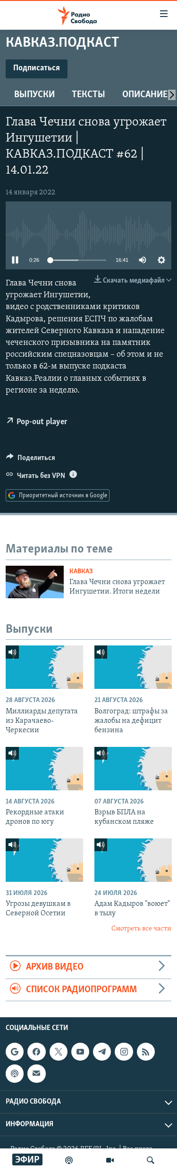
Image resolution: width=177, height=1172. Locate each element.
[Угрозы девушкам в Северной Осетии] (44, 860)
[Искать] (150, 1160)
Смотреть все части (141, 928)
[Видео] (110, 1160)
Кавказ (81, 571)
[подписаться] (36, 1073)
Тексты (88, 95)
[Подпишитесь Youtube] (80, 1052)
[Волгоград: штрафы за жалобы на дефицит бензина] (133, 667)
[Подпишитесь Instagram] (124, 1052)
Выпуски (34, 95)
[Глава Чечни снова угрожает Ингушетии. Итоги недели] (35, 582)
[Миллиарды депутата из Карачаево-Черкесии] (44, 667)
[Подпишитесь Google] (15, 1052)
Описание (145, 95)
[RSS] (146, 1052)
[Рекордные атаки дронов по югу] (44, 768)
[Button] (30, 460)
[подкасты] (69, 1160)
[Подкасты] (15, 1073)
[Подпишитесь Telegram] (102, 1052)
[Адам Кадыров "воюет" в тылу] (133, 860)
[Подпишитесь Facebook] (36, 1052)
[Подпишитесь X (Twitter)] (58, 1052)
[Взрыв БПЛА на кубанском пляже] (133, 768)
